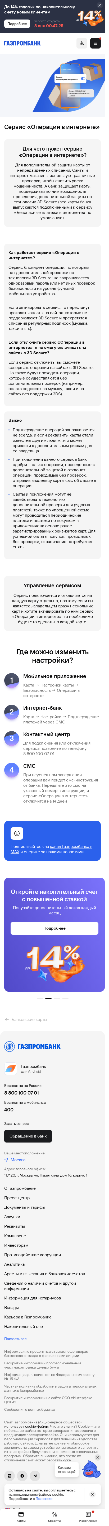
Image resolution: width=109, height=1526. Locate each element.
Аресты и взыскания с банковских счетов (44, 1273)
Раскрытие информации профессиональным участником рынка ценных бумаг (42, 1365)
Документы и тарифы (24, 1207)
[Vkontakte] (9, 1476)
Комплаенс (15, 1235)
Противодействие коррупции (32, 1254)
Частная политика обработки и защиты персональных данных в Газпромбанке (50, 1388)
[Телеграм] (35, 1476)
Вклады (11, 1307)
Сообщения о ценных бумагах (29, 1409)
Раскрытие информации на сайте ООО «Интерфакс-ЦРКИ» (49, 1400)
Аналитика (14, 1264)
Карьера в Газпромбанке (28, 1316)
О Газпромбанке (20, 1188)
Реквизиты (14, 1226)
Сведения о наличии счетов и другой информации (40, 1286)
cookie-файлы (36, 1426)
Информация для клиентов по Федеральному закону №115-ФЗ (49, 1377)
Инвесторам (16, 1245)
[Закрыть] (100, 5)
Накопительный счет (24, 1326)
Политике (43, 1498)
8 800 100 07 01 (21, 1093)
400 (8, 1109)
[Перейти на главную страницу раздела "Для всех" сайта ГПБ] (22, 43)
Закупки (12, 1216)
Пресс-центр (17, 1197)
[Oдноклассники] (22, 1476)
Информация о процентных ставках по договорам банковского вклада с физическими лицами (46, 1353)
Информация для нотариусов (32, 1298)
